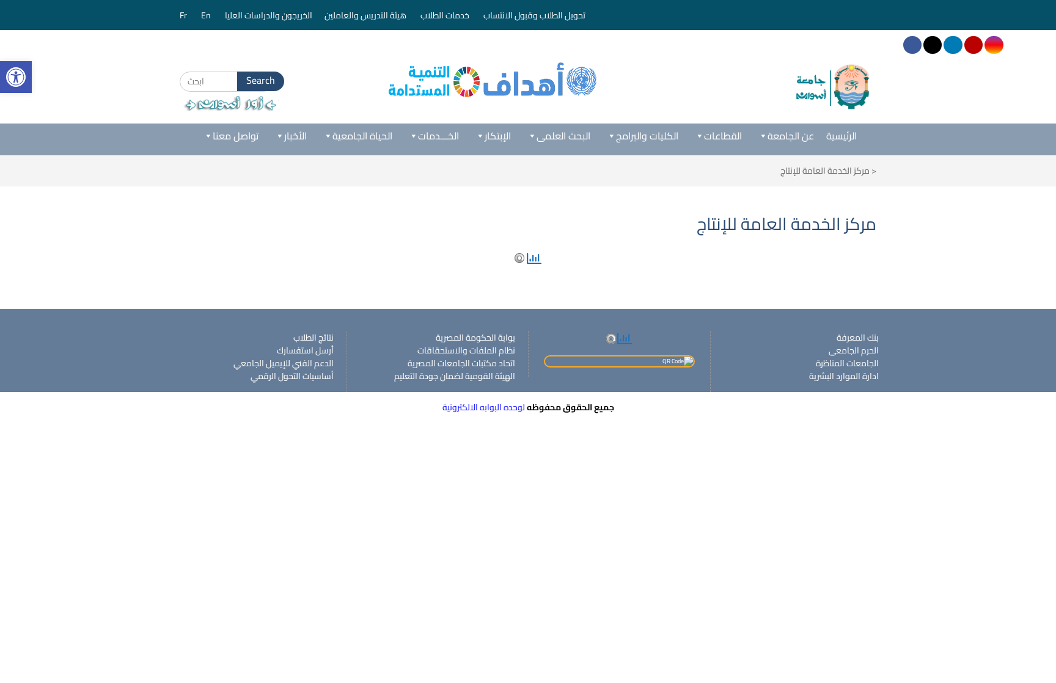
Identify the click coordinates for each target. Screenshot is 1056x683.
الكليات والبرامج (647, 136)
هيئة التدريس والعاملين (366, 15)
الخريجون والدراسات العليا (268, 15)
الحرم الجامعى (854, 350)
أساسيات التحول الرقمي (292, 376)
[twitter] (932, 45)
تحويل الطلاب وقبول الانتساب (535, 15)
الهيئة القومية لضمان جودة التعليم (454, 376)
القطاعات (723, 136)
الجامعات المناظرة (847, 363)
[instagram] (994, 45)
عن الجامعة (791, 136)
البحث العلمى (563, 136)
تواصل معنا (235, 136)
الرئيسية (841, 136)
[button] (16, 77)
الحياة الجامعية (362, 136)
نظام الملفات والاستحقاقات (466, 350)
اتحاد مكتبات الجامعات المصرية (461, 363)
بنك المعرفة (858, 337)
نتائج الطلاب (313, 337)
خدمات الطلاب (445, 15)
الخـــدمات (438, 136)
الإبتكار (498, 136)
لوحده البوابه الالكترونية (483, 407)
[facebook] (912, 45)
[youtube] (973, 45)
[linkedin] (953, 45)
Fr (184, 15)
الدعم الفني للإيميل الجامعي (283, 363)
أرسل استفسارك (305, 350)
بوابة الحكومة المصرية (475, 337)
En (207, 15)
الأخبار (295, 136)
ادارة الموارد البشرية (844, 376)
